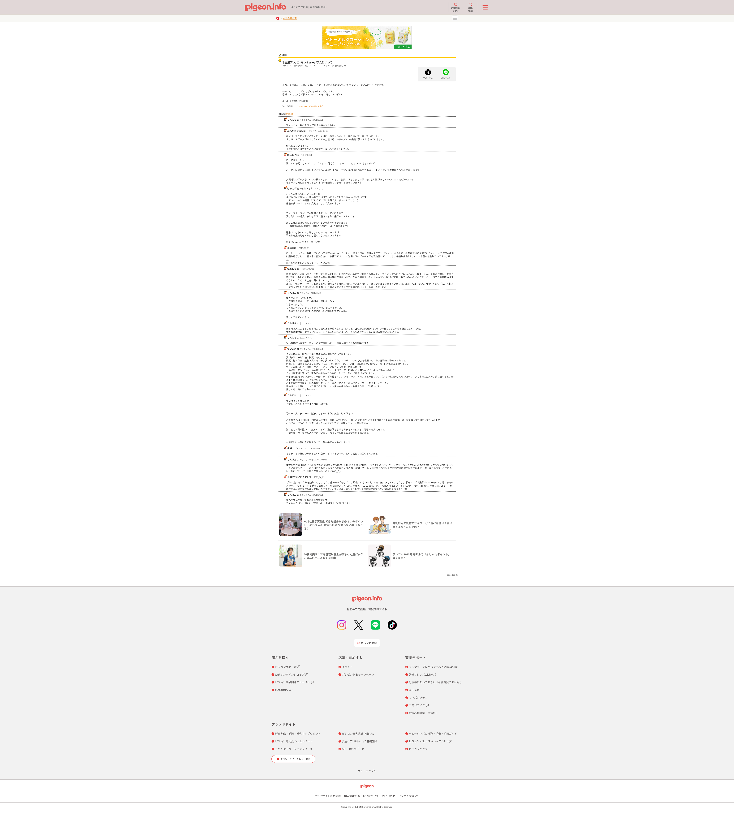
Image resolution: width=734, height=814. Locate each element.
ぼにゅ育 (414, 690)
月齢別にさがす (455, 9)
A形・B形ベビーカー (354, 749)
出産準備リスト (284, 690)
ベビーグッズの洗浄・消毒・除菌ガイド (433, 733)
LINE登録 (470, 9)
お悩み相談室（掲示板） (423, 713)
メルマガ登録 (369, 643)
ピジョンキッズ (418, 749)
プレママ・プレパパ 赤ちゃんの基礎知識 (433, 667)
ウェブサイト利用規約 (327, 796)
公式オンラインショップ (289, 674)
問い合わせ (388, 796)
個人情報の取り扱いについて (361, 796)
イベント (347, 667)
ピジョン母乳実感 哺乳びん (358, 733)
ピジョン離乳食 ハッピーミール (294, 741)
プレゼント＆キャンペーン (358, 674)
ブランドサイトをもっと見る (295, 758)
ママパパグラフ (418, 698)
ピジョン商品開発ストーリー (292, 682)
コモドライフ (417, 705)
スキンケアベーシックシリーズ (293, 749)
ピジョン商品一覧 (285, 667)
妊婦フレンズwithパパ (422, 674)
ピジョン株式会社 (409, 796)
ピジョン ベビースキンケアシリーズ (430, 741)
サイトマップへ (367, 771)
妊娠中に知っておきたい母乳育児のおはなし (435, 682)
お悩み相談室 (290, 18)
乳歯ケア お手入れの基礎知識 (359, 741)
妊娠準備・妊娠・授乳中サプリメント (298, 733)
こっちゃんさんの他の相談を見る (309, 106)
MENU (455, 18)
